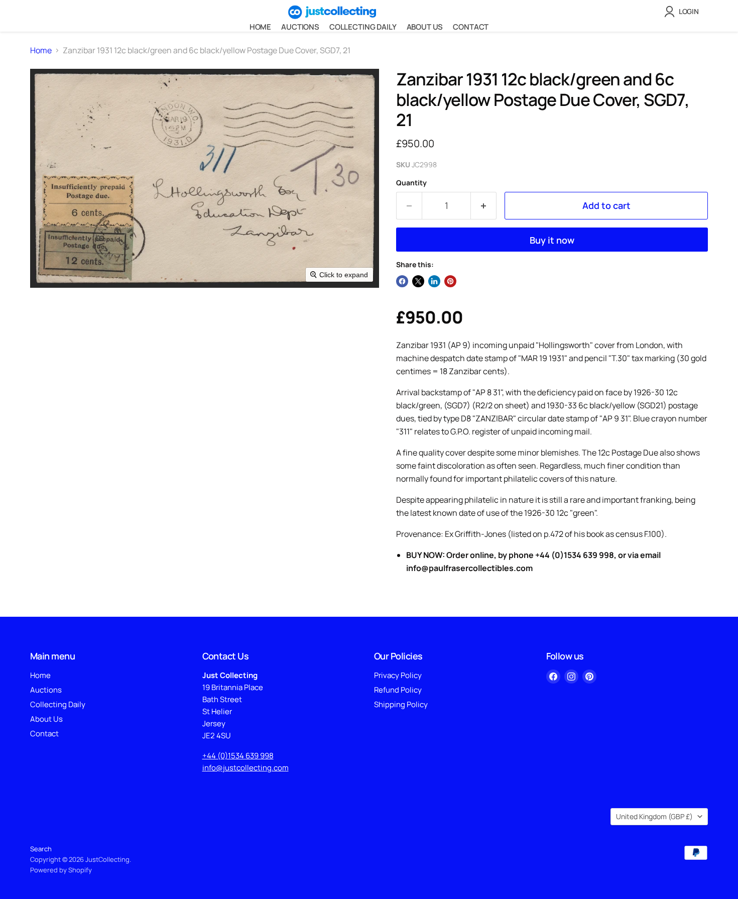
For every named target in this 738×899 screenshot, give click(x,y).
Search (41, 848)
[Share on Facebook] (402, 281)
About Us (425, 27)
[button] (683, 12)
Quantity (411, 183)
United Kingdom (654, 816)
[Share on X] (418, 281)
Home (260, 27)
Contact (470, 27)
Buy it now (552, 240)
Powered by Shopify (61, 869)
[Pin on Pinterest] (450, 281)
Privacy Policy (398, 675)
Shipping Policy (401, 704)
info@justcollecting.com (245, 767)
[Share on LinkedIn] (434, 281)
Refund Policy (398, 690)
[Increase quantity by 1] (484, 205)
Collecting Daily (363, 27)
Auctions (300, 27)
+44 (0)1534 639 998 (238, 755)
